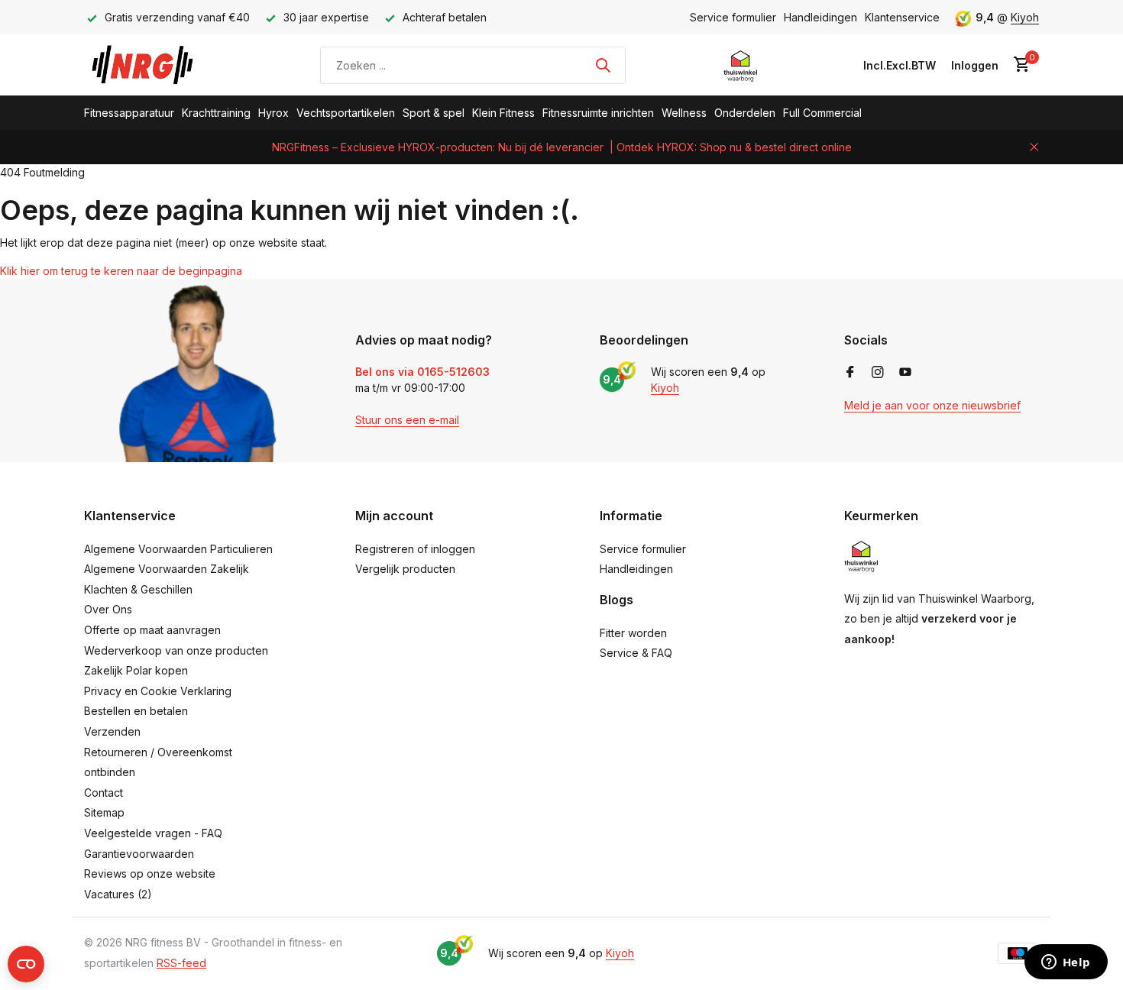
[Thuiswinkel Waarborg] (740, 64)
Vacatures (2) (118, 894)
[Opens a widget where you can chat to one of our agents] (1066, 963)
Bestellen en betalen (136, 710)
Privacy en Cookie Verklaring (157, 690)
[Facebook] (850, 373)
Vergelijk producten (405, 568)
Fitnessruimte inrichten (598, 112)
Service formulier (733, 17)
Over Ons (108, 609)
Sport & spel (433, 112)
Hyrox (273, 112)
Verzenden (112, 731)
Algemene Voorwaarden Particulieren (178, 548)
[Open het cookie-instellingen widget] (26, 964)
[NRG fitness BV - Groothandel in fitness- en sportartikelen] (153, 64)
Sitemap (104, 812)
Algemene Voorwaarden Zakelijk (166, 568)
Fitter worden (633, 632)
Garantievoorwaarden (139, 853)
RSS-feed (181, 962)
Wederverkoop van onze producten (176, 650)
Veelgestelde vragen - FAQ (153, 833)
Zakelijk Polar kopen (136, 670)
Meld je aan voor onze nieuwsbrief (932, 405)
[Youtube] (905, 373)
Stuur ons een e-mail (407, 419)
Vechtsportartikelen (345, 112)
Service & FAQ (636, 652)
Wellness (684, 112)
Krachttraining (216, 112)
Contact (103, 792)
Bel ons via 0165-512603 (422, 371)
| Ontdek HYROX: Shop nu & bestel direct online (731, 147)
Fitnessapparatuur (129, 112)
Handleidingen (820, 17)
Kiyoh (1025, 17)
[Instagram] (878, 373)
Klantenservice (902, 17)
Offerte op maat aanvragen (152, 629)
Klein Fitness (503, 112)
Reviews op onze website (149, 873)
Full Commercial (822, 112)
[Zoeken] (602, 65)
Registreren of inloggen (415, 548)
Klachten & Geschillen (138, 589)
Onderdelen (744, 112)
